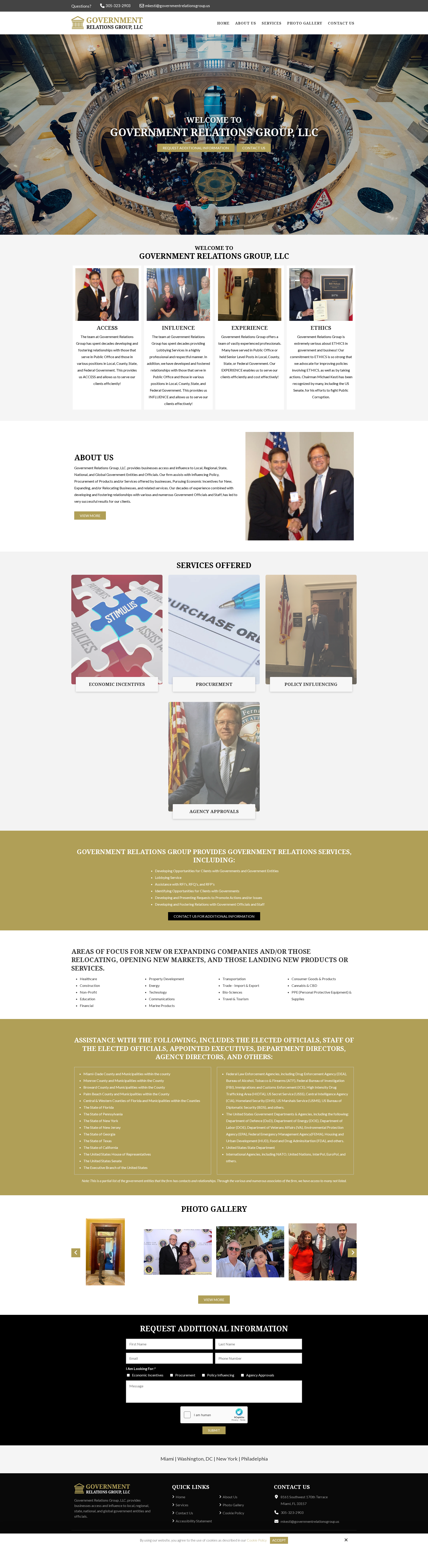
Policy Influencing (221, 1375)
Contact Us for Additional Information (214, 916)
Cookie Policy (257, 1540)
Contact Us (253, 148)
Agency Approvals (261, 1375)
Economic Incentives (148, 1375)
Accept (279, 1540)
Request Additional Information (196, 148)
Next (352, 1252)
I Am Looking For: (141, 1368)
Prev (75, 1252)
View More (90, 515)
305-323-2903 (118, 5)
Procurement (186, 1375)
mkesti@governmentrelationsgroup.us (177, 5)
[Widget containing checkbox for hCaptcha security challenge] (214, 1414)
